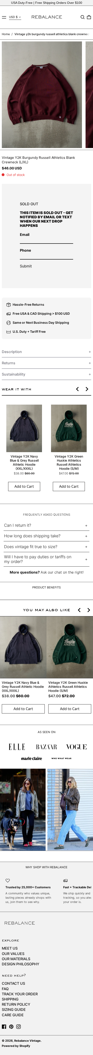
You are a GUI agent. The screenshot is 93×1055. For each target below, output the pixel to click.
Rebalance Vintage (27, 1040)
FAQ (5, 989)
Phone (25, 250)
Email (24, 234)
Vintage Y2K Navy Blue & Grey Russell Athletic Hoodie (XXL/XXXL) (24, 462)
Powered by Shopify (16, 1046)
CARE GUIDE (13, 1015)
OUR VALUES (13, 953)
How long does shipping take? (32, 535)
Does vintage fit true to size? (30, 546)
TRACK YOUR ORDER (20, 994)
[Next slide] (86, 389)
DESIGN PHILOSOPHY (20, 964)
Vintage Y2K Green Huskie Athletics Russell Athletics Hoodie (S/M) (69, 462)
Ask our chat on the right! (62, 572)
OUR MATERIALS (16, 959)
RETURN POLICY (16, 1004)
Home (6, 34)
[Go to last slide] (77, 389)
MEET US (10, 948)
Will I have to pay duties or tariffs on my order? (37, 559)
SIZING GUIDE (14, 1009)
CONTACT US (13, 983)
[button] (82, 17)
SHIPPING (10, 999)
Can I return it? (17, 525)
